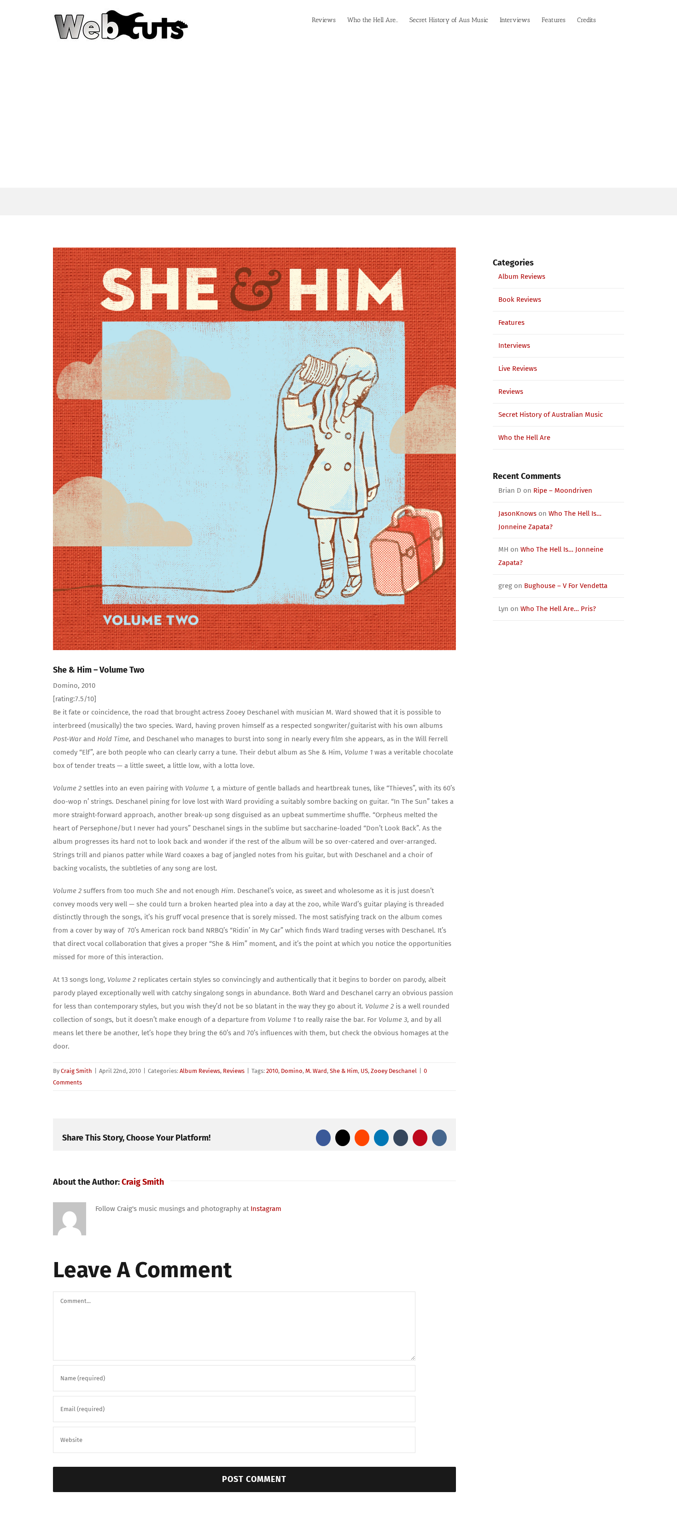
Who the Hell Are (524, 437)
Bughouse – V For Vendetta (565, 586)
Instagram (266, 1209)
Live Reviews (517, 368)
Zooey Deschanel (394, 1070)
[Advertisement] (338, 118)
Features (511, 322)
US (364, 1070)
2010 (272, 1070)
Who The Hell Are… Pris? (558, 609)
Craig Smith (76, 1070)
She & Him (344, 1070)
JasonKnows (517, 513)
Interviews (514, 345)
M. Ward (316, 1070)
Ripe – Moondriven (562, 490)
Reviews (234, 1070)
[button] (610, 19)
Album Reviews (200, 1070)
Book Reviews (519, 299)
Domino (292, 1070)
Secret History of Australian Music (550, 414)
